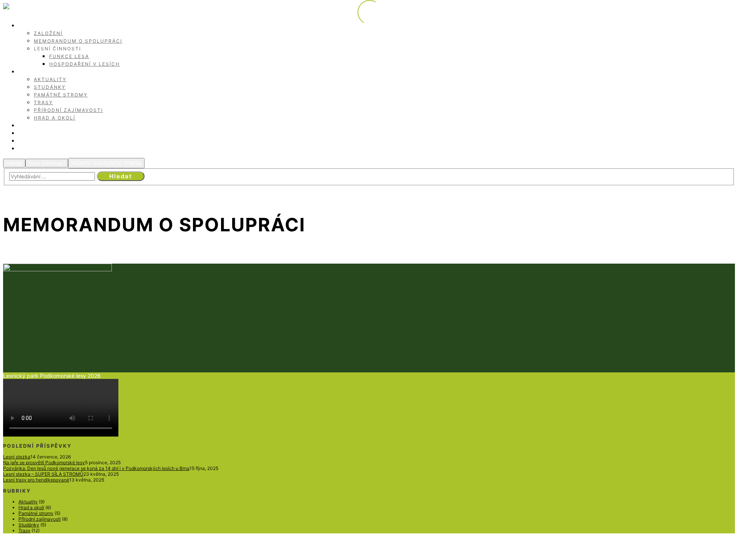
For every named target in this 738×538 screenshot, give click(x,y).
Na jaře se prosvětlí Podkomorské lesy (44, 462)
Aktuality (28, 502)
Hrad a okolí (31, 507)
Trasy (24, 530)
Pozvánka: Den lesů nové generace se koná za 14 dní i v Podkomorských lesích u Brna (96, 468)
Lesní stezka (16, 457)
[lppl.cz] (21, 9)
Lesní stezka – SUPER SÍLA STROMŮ (43, 474)
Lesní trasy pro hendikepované (36, 480)
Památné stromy (35, 513)
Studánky (28, 525)
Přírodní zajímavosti (39, 519)
